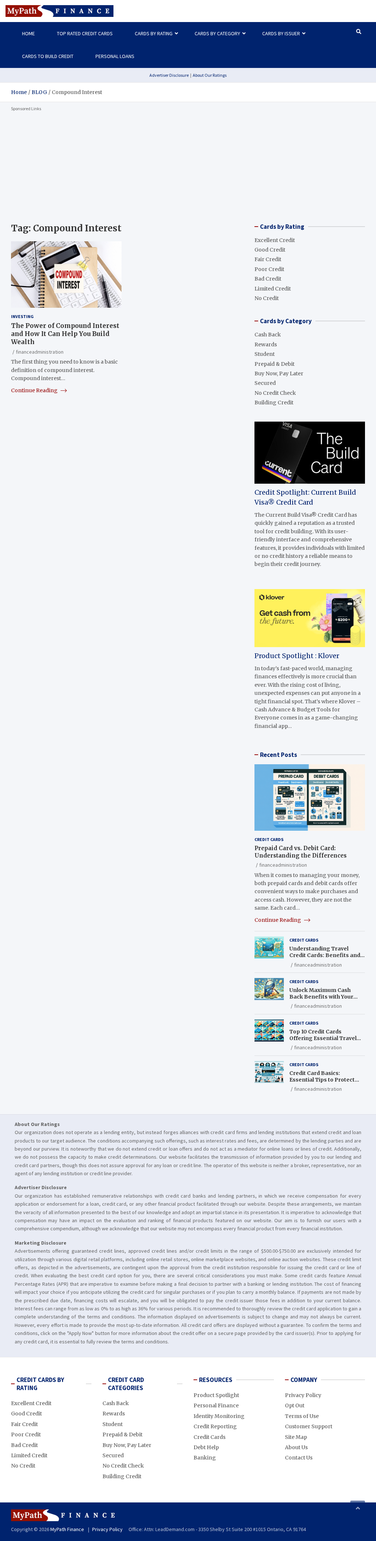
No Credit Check (275, 393)
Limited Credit (272, 288)
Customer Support (308, 1426)
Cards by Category (217, 33)
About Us (296, 1447)
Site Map (296, 1437)
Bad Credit (267, 278)
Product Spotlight (216, 1395)
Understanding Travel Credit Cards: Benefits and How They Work (324, 955)
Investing (22, 316)
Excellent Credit (274, 240)
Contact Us (298, 1457)
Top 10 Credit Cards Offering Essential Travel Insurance (323, 1038)
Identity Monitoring (219, 1416)
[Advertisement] (188, 165)
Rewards (265, 344)
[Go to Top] (357, 1508)
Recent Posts (278, 755)
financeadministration (40, 352)
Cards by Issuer (281, 33)
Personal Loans (114, 56)
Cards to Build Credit (47, 56)
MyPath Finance (67, 1529)
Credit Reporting (215, 1426)
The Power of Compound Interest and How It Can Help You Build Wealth (65, 334)
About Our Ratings (210, 75)
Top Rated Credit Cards (85, 33)
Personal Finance (216, 1405)
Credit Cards (268, 839)
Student (264, 354)
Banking (205, 1457)
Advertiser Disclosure (169, 75)
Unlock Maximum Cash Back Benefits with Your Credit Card (321, 997)
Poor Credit (269, 269)
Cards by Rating (154, 33)
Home (28, 33)
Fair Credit (267, 259)
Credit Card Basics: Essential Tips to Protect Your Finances (322, 1080)
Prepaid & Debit (274, 364)
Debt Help (206, 1447)
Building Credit (273, 402)
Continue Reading (35, 390)
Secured (265, 383)
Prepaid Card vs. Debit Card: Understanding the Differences (300, 852)
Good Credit (269, 249)
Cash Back (267, 334)
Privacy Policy (303, 1395)
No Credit (266, 298)
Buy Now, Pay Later (278, 373)
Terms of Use (302, 1416)
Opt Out (294, 1405)
